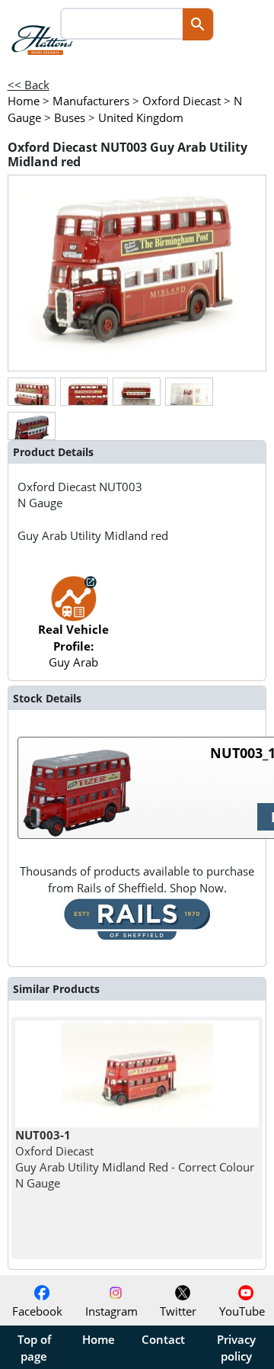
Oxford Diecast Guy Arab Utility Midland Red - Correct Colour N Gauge (134, 1159)
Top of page (34, 1348)
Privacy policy (236, 1348)
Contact (163, 1339)
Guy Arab (73, 646)
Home (98, 1339)
